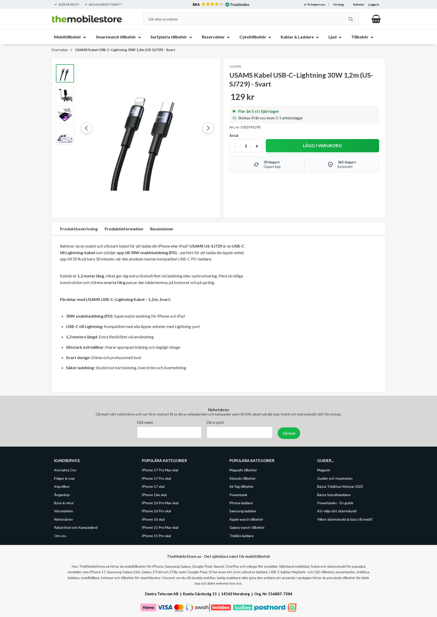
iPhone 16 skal (153, 519)
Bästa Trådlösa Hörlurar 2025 (340, 486)
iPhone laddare (241, 503)
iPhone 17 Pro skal (156, 478)
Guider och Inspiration (335, 478)
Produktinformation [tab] (124, 228)
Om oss (60, 535)
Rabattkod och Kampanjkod (76, 527)
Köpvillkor (62, 486)
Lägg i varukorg (322, 145)
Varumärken (63, 511)
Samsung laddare (242, 511)
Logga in (373, 4)
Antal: (234, 136)
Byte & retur (64, 503)
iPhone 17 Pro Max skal (160, 470)
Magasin (323, 470)
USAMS (235, 66)
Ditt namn (145, 422)
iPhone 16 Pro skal (156, 511)
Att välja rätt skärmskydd (337, 511)
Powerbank (238, 494)
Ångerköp (62, 494)
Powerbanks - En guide (335, 503)
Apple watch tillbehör (246, 519)
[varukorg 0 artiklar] (376, 19)
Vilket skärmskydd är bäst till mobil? (345, 519)
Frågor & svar (64, 478)
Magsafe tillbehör (243, 470)
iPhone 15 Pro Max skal (160, 527)
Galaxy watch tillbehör (247, 527)
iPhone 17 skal (153, 486)
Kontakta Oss (65, 470)
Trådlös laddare (241, 535)
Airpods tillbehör (242, 478)
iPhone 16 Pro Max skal (160, 503)
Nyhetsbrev (63, 519)
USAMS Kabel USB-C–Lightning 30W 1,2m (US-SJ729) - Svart (124, 50)
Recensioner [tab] (161, 228)
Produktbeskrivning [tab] (79, 228)
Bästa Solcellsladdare (334, 494)
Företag (338, 4)
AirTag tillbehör (241, 486)
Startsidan (60, 50)
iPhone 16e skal (154, 494)
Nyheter (358, 4)
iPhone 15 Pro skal (156, 535)
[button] (221, 4)
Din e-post (215, 422)
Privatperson (316, 4)
